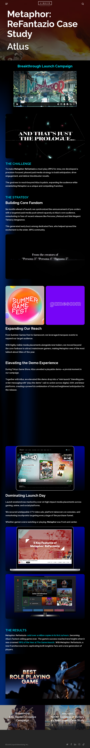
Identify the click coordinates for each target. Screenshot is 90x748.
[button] (6, 4)
